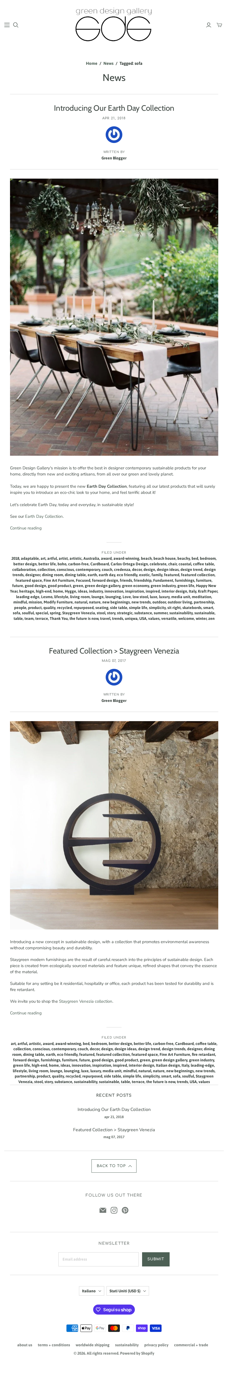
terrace (41, 618)
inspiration (134, 591)
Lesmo (47, 597)
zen (211, 618)
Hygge (70, 591)
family (157, 575)
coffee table (203, 564)
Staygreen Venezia (78, 613)
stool (101, 613)
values (154, 618)
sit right (174, 607)
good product (59, 585)
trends (117, 618)
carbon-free (78, 564)
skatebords (192, 607)
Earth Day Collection (44, 516)
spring (55, 613)
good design (35, 585)
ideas (82, 591)
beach (146, 558)
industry (96, 591)
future (17, 585)
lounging (113, 597)
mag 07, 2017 (114, 661)
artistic (76, 558)
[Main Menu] (7, 25)
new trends (141, 602)
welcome (186, 618)
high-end (43, 591)
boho (62, 564)
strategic (125, 613)
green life (185, 585)
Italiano (89, 1291)
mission (35, 602)
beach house (164, 558)
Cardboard (99, 564)
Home (91, 63)
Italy (192, 591)
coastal (185, 564)
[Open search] (16, 25)
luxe (153, 597)
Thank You (59, 618)
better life (47, 564)
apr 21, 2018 (114, 118)
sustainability (181, 613)
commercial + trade (191, 1345)
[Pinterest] (125, 1210)
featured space (29, 580)
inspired (153, 591)
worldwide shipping (93, 1345)
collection (46, 569)
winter (201, 618)
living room (80, 597)
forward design (105, 580)
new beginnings (116, 602)
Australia (91, 558)
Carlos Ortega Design (129, 564)
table (18, 618)
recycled (64, 607)
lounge (97, 597)
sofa (16, 613)
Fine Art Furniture (59, 580)
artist (63, 558)
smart (208, 607)
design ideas (168, 569)
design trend (191, 569)
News (108, 63)
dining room (52, 575)
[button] (114, 1166)
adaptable (30, 558)
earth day (107, 575)
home (58, 591)
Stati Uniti (125, 1291)
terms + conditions (54, 1345)
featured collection (198, 575)
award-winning (126, 558)
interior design (174, 591)
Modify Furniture (58, 602)
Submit (155, 1259)
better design (25, 564)
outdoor (159, 602)
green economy (135, 585)
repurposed (84, 607)
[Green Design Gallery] (114, 25)
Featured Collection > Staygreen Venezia (114, 650)
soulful (28, 613)
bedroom (208, 558)
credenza (122, 569)
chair (172, 564)
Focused (83, 580)
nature (95, 602)
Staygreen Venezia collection (85, 1001)
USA (143, 618)
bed (195, 558)
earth (92, 575)
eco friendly (127, 575)
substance (143, 613)
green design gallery (102, 585)
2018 (15, 558)
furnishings (184, 580)
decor (137, 569)
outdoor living (180, 602)
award (106, 558)
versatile (169, 618)
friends (126, 580)
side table (118, 607)
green (78, 585)
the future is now (84, 618)
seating (101, 607)
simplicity (157, 607)
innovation (114, 591)
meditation (201, 597)
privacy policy (156, 1345)
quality (49, 607)
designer (32, 575)
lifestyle (61, 597)
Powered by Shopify (137, 1353)
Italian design (168, 1065)
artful (52, 558)
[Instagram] (114, 1210)
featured (171, 575)
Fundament (163, 580)
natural (81, 602)
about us (24, 1345)
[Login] (209, 25)
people (20, 607)
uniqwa (131, 618)
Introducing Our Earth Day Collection (114, 108)
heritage (26, 591)
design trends (173, 1049)
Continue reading (26, 528)
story (111, 613)
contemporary (88, 569)
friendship (143, 580)
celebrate (158, 564)
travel (105, 618)
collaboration (24, 569)
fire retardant (203, 1054)
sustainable (204, 613)
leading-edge (27, 597)
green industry (163, 585)
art (43, 558)
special (42, 613)
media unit (180, 597)
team (29, 618)
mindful (20, 602)
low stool (140, 597)
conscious (65, 569)
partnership (204, 602)
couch (107, 569)
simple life (138, 607)
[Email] (103, 1210)
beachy (183, 558)
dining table (75, 575)
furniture (204, 580)
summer (161, 613)
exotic (144, 575)
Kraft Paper (207, 591)
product (35, 607)
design (149, 569)
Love (127, 597)
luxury (164, 597)
